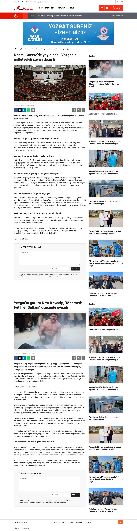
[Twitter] (20, 110)
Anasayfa (19, 49)
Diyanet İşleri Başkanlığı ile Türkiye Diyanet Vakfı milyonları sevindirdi (60, 16)
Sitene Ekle (45, 2)
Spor (47, 8)
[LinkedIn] (24, 110)
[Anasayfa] (15, 2)
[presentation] (20, 16)
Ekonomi (70, 8)
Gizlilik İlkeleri (79, 522)
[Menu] (101, 8)
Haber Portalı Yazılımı (23, 528)
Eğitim (53, 8)
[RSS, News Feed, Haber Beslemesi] (120, 522)
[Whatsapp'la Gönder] (28, 110)
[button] (74, 110)
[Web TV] (117, 2)
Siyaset (61, 8)
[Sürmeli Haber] (23, 8)
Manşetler (21, 2)
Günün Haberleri (30, 2)
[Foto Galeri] (122, 2)
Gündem (39, 8)
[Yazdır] (33, 110)
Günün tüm (116, 16)
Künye (64, 522)
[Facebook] (16, 110)
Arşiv (38, 2)
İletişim (70, 522)
